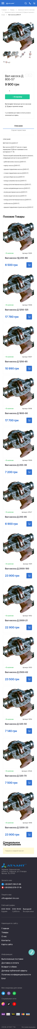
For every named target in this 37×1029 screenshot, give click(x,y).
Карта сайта (7, 944)
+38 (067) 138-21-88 (12, 884)
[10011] (29, 575)
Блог (3, 978)
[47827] (29, 524)
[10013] (29, 679)
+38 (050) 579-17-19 (12, 887)
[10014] (29, 731)
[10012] (29, 627)
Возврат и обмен (9, 967)
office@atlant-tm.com (10, 898)
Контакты (5, 940)
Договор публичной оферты (14, 971)
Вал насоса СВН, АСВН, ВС (30, 75)
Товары (12, 10)
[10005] (29, 265)
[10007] (29, 368)
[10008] (29, 420)
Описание (18, 126)
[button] (31, 23)
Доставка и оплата (10, 963)
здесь (16, 115)
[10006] (29, 316)
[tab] (18, 126)
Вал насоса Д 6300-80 (27, 75)
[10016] (29, 834)
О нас (4, 936)
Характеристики (18, 130)
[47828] (29, 782)
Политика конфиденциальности (16, 975)
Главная (4, 10)
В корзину (18, 97)
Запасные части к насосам (26, 10)
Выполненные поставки (12, 959)
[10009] (29, 472)
